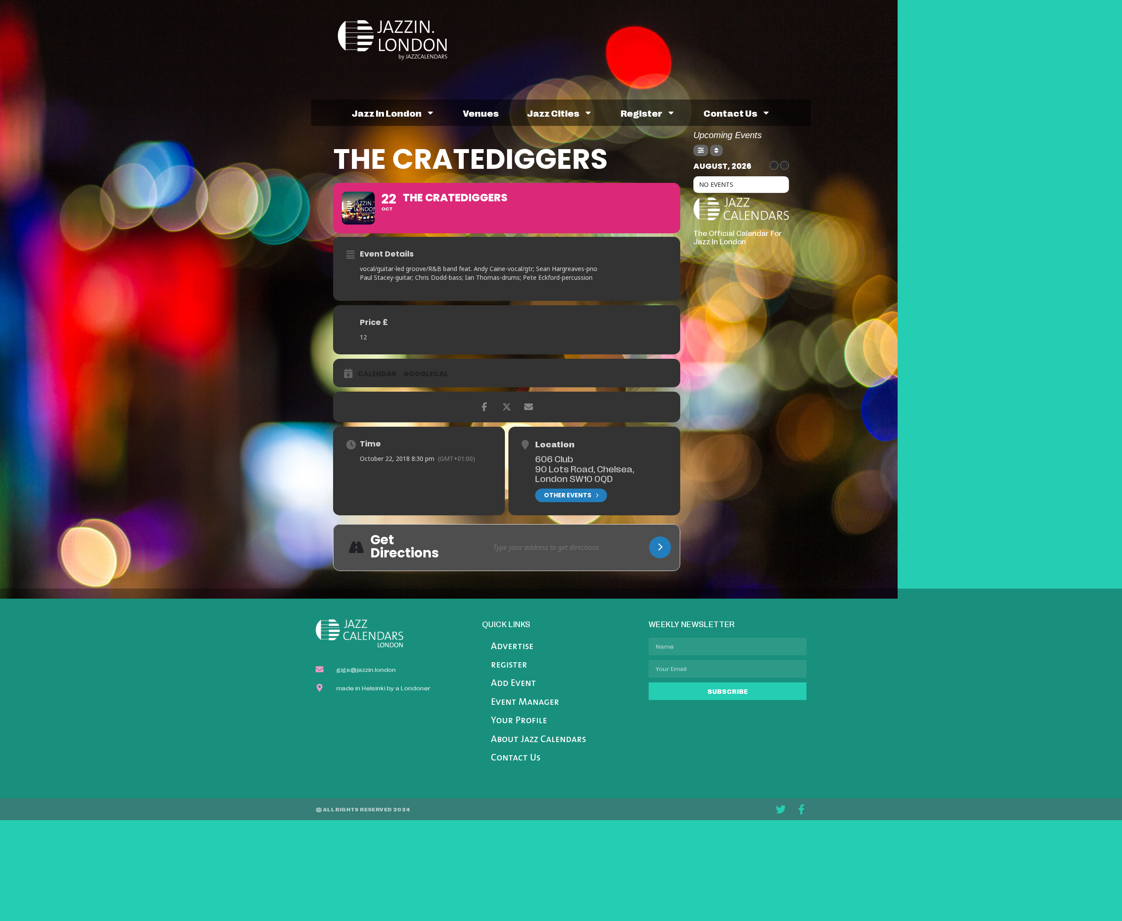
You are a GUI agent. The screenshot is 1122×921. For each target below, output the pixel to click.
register (641, 112)
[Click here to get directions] (660, 547)
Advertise (512, 647)
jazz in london (387, 112)
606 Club (554, 458)
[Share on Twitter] (507, 407)
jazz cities (553, 112)
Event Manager (525, 702)
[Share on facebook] (485, 407)
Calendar (377, 374)
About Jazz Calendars (538, 740)
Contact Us (515, 758)
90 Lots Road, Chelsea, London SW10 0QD (584, 473)
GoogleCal (425, 374)
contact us (730, 112)
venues (481, 112)
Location (555, 444)
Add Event (513, 683)
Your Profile (519, 721)
